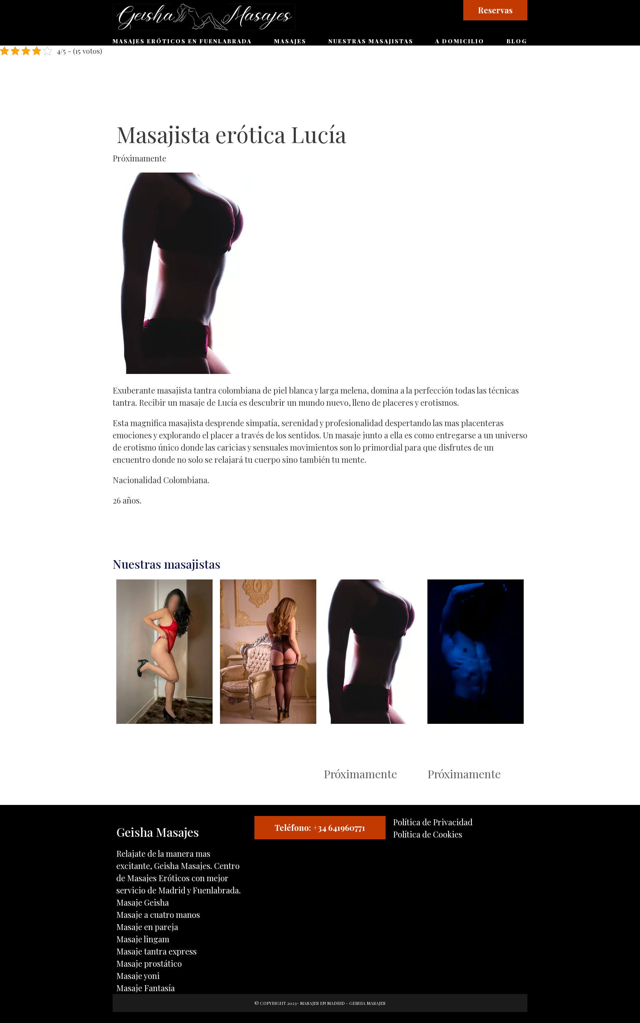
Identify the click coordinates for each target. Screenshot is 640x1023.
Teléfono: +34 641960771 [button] (319, 827)
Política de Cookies (427, 834)
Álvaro (443, 747)
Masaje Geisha (142, 902)
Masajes (290, 41)
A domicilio (459, 41)
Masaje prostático (149, 963)
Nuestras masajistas (371, 41)
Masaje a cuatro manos (158, 914)
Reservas (495, 10)
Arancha (240, 747)
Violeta (133, 747)
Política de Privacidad (433, 822)
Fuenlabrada (216, 890)
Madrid (172, 890)
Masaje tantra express (156, 951)
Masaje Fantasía (145, 987)
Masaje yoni (138, 975)
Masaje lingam (142, 939)
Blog (517, 41)
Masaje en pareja (147, 926)
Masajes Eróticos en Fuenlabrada (182, 41)
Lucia (337, 747)
